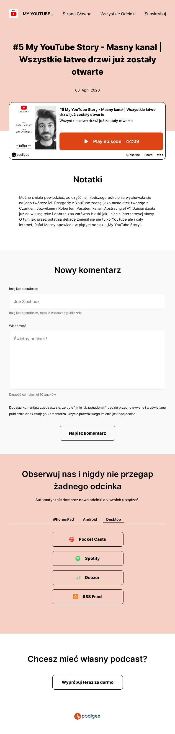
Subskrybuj (155, 13)
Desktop (113, 519)
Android (90, 519)
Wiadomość (17, 326)
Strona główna (77, 13)
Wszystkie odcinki (118, 13)
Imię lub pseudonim (23, 289)
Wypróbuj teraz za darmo (87, 682)
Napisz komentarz (87, 433)
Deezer (92, 577)
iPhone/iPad (63, 519)
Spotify (92, 558)
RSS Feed (92, 596)
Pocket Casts (92, 539)
